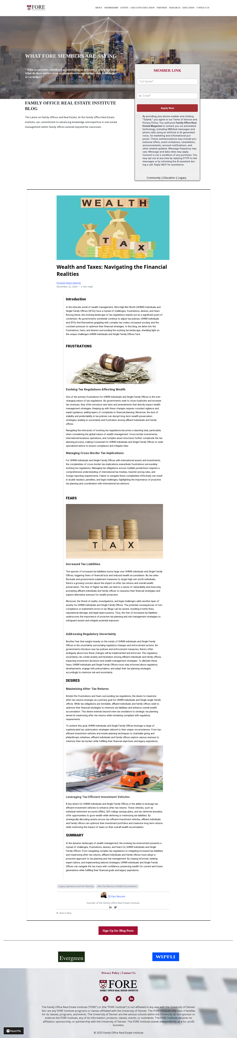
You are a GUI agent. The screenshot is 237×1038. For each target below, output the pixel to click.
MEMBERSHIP (111, 7)
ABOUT (98, 7)
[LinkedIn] (110, 907)
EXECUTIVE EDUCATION (142, 7)
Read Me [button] (15, 1031)
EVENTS (124, 7)
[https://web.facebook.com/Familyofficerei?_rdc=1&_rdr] (105, 999)
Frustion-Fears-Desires (69, 282)
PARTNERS (162, 7)
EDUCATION (188, 7)
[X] (115, 907)
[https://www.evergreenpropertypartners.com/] (71, 956)
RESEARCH (174, 7)
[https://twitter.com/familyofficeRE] (118, 999)
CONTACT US (203, 7)
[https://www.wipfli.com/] (165, 956)
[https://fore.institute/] (36, 8)
